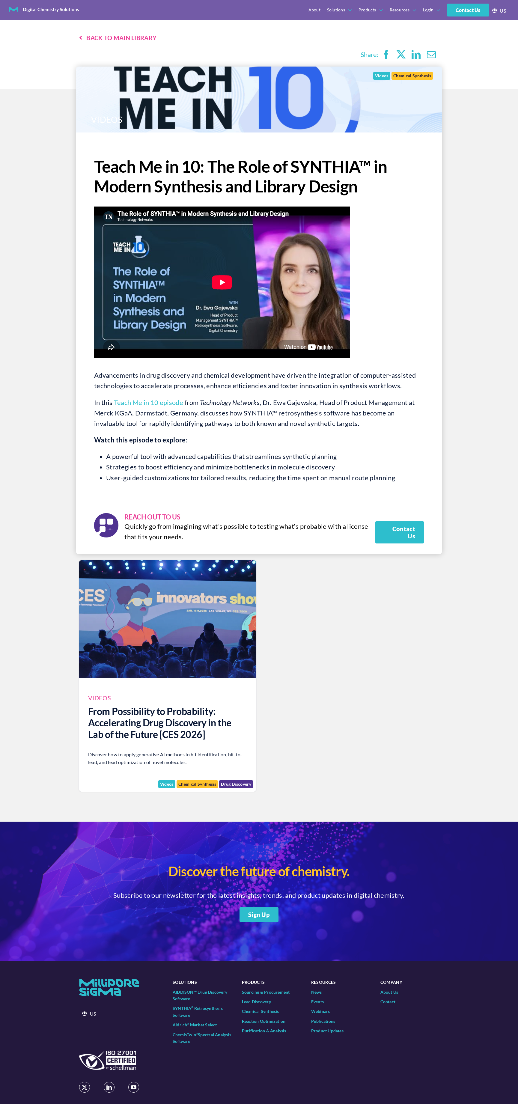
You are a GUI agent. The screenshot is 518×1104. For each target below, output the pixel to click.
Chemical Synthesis (412, 75)
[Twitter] (84, 1087)
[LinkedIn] (416, 55)
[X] (401, 55)
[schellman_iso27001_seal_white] (107, 1054)
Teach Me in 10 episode (148, 402)
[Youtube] (133, 1087)
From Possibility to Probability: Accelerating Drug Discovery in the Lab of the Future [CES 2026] (159, 722)
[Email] (431, 55)
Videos (382, 75)
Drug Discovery (236, 784)
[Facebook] (386, 55)
